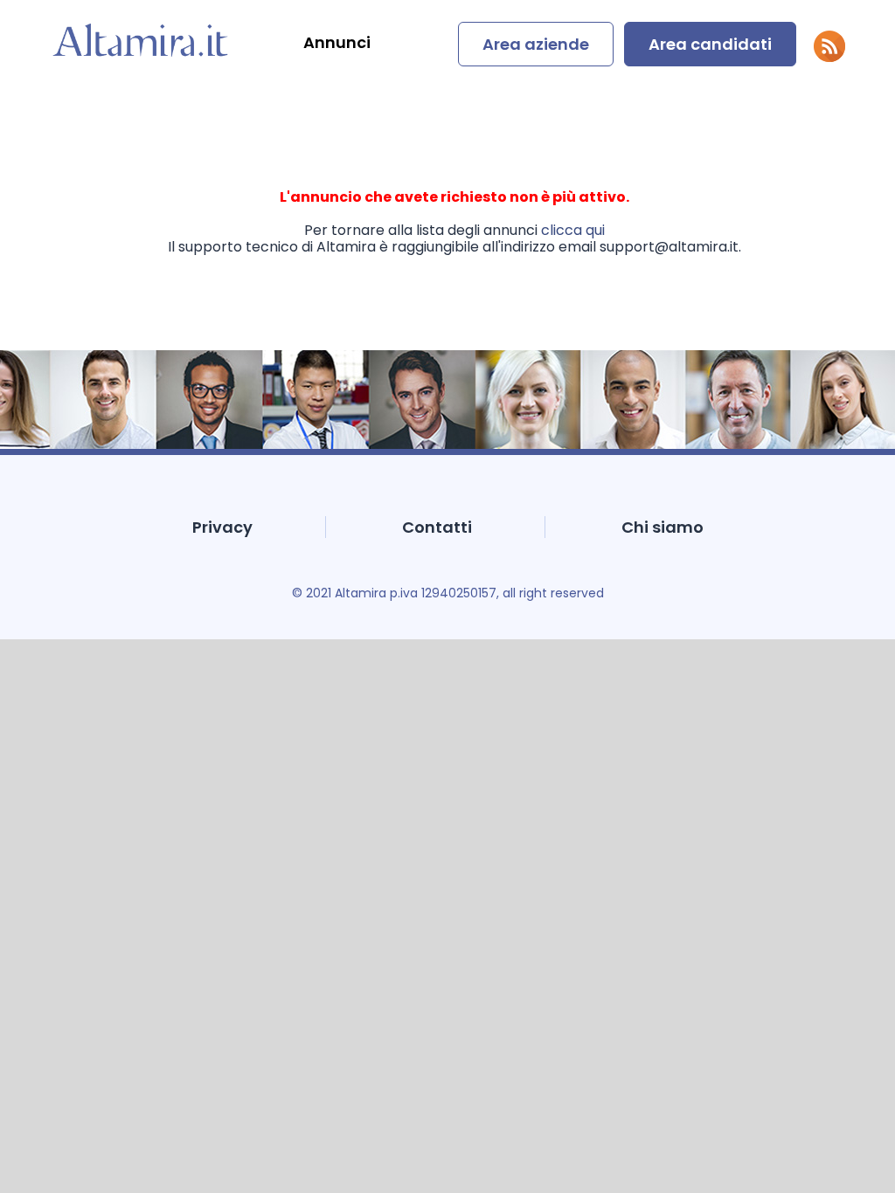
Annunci (337, 42)
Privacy (222, 527)
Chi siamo (662, 527)
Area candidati (710, 44)
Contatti (437, 527)
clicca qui (573, 230)
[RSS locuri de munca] (829, 57)
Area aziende (535, 44)
